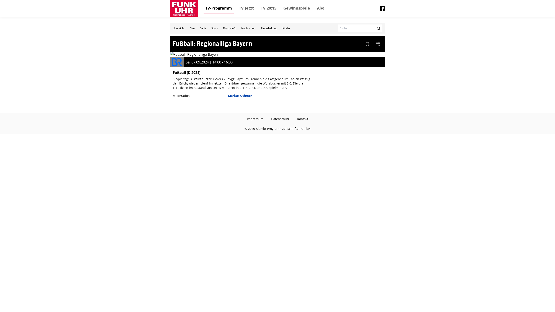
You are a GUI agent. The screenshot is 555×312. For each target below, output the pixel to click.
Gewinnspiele (296, 8)
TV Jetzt (246, 8)
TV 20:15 (268, 8)
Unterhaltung (269, 28)
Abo (320, 8)
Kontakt (302, 119)
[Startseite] (184, 8)
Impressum (255, 119)
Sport (214, 28)
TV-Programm (218, 8)
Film (192, 28)
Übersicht (178, 28)
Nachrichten (248, 28)
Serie (203, 28)
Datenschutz (280, 119)
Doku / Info (229, 28)
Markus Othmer (240, 96)
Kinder (286, 28)
